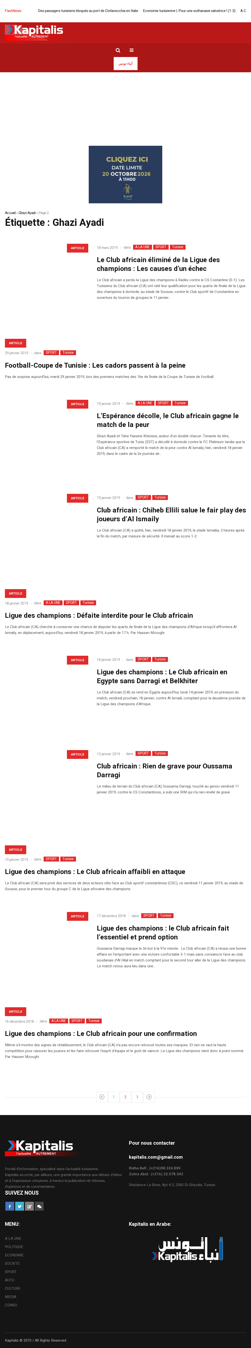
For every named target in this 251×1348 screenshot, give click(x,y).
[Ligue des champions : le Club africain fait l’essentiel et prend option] (46, 950)
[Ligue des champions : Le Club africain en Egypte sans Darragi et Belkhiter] (46, 694)
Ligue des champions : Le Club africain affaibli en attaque (95, 872)
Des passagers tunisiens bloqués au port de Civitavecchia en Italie (71, 10)
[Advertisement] (125, 109)
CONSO (11, 1305)
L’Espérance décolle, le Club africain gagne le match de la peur (168, 420)
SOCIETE (12, 1263)
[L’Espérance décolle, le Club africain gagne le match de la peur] (46, 438)
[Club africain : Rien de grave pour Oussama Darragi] (46, 788)
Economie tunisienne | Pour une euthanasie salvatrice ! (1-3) (172, 10)
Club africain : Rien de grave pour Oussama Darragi (164, 770)
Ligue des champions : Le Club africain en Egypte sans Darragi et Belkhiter (162, 676)
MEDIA (10, 1296)
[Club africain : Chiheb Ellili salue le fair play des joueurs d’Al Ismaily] (46, 532)
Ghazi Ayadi (27, 213)
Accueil (10, 213)
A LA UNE (142, 247)
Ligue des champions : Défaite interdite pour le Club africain (99, 616)
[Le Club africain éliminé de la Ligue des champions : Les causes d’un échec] (46, 282)
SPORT (160, 247)
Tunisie (177, 247)
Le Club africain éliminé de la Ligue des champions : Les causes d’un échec (158, 264)
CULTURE (12, 1288)
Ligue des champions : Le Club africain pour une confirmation (101, 1034)
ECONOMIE (14, 1255)
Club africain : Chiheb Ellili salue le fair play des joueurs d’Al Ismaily (171, 514)
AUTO (9, 1280)
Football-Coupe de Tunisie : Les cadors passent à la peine (95, 366)
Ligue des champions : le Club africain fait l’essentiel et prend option (163, 932)
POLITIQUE (14, 1247)
